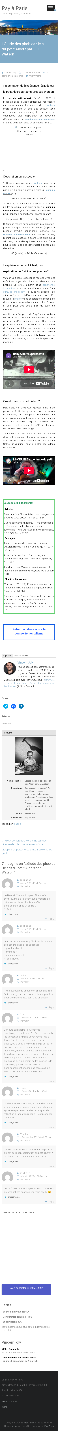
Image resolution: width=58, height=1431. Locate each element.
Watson (38, 183)
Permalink (25, 886)
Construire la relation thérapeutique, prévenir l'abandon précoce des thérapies (29, 683)
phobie (18, 298)
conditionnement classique (40, 119)
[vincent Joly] (10, 664)
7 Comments (35, 76)
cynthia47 (25, 1173)
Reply (51, 919)
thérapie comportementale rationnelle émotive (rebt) (27, 851)
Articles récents (21, 655)
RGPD (4, 1407)
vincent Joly (10, 72)
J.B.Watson (49, 105)
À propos (7, 655)
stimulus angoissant (14, 291)
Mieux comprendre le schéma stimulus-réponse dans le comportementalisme (24, 842)
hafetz (23, 975)
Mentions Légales (9, 1401)
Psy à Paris (15, 8)
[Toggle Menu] (50, 7)
